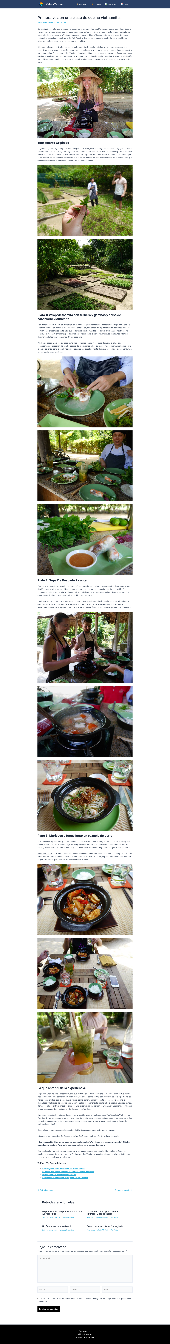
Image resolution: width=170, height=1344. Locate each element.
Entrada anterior (46, 1190)
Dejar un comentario (46, 22)
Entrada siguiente (123, 1190)
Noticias (62, 1217)
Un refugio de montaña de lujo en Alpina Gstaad (63, 1168)
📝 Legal (124, 4)
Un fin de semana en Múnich (57, 1226)
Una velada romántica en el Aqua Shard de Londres (65, 1177)
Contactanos (84, 1331)
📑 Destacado (111, 4)
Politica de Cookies (84, 1334)
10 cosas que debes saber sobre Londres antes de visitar (68, 1171)
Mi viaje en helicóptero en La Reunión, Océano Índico (102, 1212)
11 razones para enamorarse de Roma (59, 1174)
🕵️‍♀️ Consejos (81, 4)
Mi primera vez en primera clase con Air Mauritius (62, 1212)
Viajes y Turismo (54, 4)
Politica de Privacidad (85, 1337)
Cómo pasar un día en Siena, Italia (105, 1226)
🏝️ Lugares (96, 4)
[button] (129, 4)
